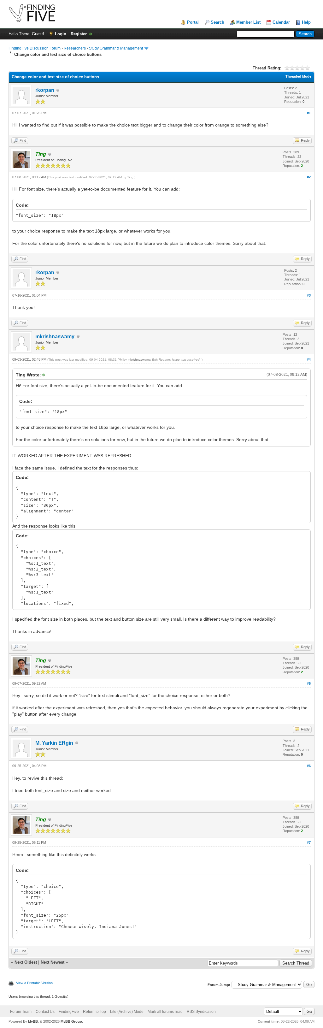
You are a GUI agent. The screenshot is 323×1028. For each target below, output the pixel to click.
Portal (193, 22)
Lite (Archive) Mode (127, 1011)
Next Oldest (26, 962)
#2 (309, 177)
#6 (309, 766)
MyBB (33, 1021)
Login (60, 34)
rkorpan (44, 90)
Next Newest (52, 962)
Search (217, 22)
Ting (130, 177)
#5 (309, 683)
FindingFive (69, 1011)
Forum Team (21, 1011)
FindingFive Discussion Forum (35, 48)
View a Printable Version (34, 983)
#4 (309, 359)
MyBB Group (71, 1021)
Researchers (75, 48)
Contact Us (45, 1011)
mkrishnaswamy (54, 336)
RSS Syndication (201, 1011)
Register (79, 34)
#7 (309, 842)
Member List (248, 22)
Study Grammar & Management (116, 48)
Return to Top (94, 1011)
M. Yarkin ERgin (54, 743)
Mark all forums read (165, 1011)
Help (306, 22)
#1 (309, 113)
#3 (309, 295)
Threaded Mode (298, 76)
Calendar (281, 22)
